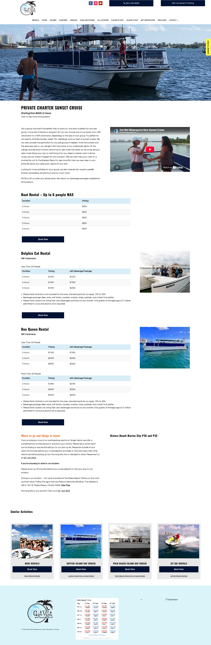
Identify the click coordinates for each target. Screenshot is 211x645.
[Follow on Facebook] (91, 3)
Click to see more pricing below (35, 117)
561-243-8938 (30, 458)
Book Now (43, 239)
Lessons (73, 20)
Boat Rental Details (32, 576)
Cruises (53, 20)
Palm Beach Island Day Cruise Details (130, 576)
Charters (63, 20)
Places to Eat (132, 20)
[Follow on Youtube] (100, 3)
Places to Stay (117, 20)
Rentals (35, 20)
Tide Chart (162, 20)
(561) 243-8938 (131, 3)
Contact (173, 20)
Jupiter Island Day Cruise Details (81, 576)
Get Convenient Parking (183, 3)
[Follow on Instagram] (96, 3)
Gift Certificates (148, 20)
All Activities (103, 20)
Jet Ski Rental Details (178, 576)
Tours (44, 20)
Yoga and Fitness (87, 20)
